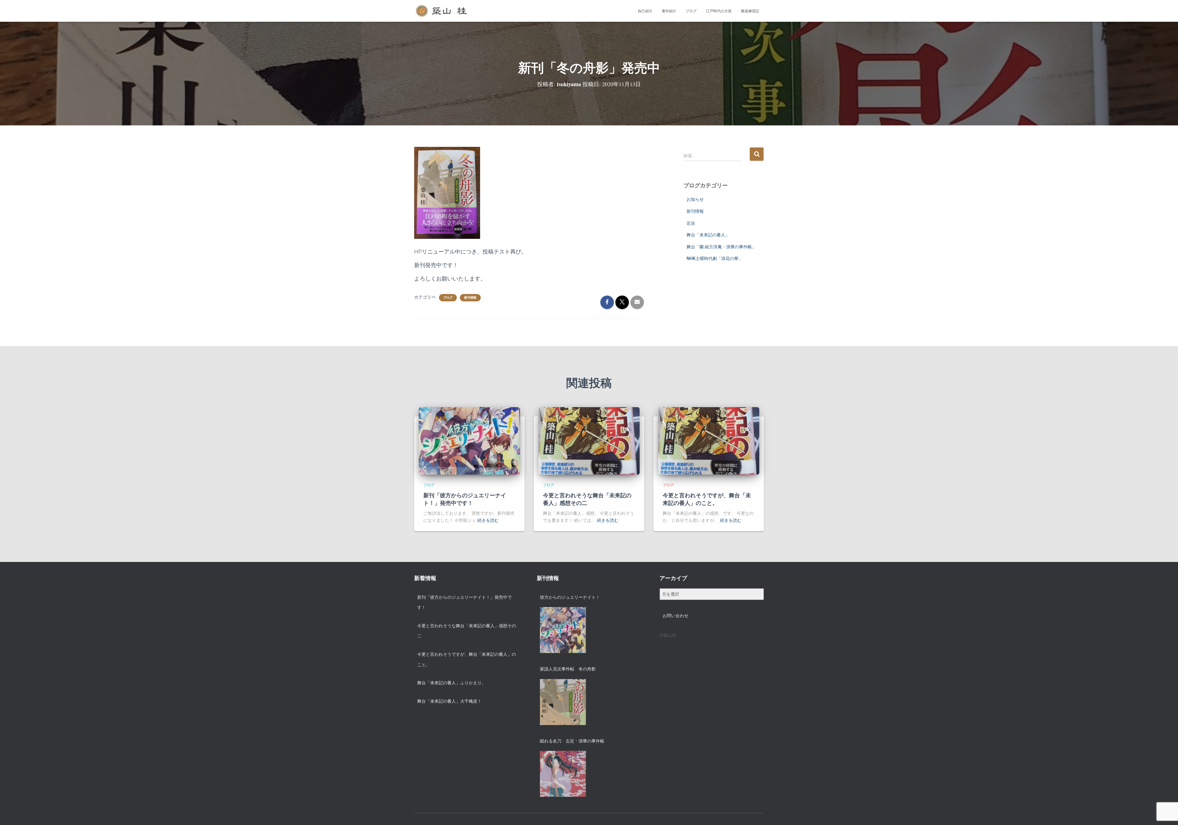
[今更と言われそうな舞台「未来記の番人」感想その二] (589, 440)
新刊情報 (470, 297)
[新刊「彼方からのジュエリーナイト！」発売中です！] (469, 440)
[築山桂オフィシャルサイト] (442, 11)
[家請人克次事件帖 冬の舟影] (563, 702)
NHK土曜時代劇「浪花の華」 (715, 258)
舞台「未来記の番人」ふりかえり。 (451, 682)
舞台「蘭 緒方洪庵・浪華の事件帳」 (721, 246)
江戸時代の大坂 (719, 11)
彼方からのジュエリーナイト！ (570, 597)
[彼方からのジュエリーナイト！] (563, 630)
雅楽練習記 (750, 11)
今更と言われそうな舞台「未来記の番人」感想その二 (587, 499)
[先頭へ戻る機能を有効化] (1166, 812)
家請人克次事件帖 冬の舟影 (568, 668)
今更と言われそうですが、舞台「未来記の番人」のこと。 (707, 499)
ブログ (691, 11)
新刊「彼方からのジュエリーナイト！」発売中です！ (464, 499)
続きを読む (488, 520)
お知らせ (695, 199)
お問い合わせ (675, 615)
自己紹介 (645, 11)
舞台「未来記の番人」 (708, 234)
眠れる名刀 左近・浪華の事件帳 (572, 741)
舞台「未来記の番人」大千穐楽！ (449, 701)
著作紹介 (669, 11)
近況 (691, 223)
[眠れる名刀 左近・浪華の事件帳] (563, 773)
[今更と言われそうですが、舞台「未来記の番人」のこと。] (708, 440)
